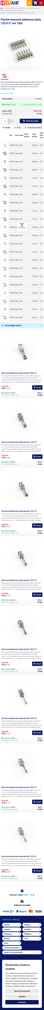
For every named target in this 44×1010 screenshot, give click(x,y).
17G (21, 260)
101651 (12, 161)
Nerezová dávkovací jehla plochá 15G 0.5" (19, 718)
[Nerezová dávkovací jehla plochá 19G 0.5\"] (5, 292)
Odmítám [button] (22, 996)
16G (21, 244)
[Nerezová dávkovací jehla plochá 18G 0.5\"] (5, 276)
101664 (12, 203)
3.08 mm (35, 161)
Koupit (38, 387)
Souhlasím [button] (22, 1002)
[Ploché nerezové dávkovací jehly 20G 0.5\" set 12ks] (5, 317)
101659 (12, 293)
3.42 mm (35, 145)
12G (21, 178)
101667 (12, 252)
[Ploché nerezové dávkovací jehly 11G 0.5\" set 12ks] (5, 169)
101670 (12, 301)
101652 (12, 178)
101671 (12, 317)
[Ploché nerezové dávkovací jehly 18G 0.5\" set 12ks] (5, 284)
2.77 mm (35, 178)
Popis (19, 127)
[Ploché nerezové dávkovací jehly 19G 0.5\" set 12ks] (5, 301)
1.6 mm (34, 244)
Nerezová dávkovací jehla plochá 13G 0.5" (19, 580)
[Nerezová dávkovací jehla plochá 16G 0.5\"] (5, 243)
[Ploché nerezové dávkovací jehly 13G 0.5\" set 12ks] (5, 202)
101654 (12, 211)
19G (21, 293)
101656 (12, 244)
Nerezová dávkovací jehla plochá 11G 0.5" (19, 442)
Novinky (7, 938)
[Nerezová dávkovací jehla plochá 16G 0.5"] (22, 765)
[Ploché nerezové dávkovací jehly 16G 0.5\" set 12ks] (5, 251)
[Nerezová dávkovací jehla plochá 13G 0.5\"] (5, 194)
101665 (12, 219)
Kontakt (6, 925)
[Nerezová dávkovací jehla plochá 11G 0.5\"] (5, 161)
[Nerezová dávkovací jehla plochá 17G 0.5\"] (5, 260)
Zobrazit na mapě (22, 905)
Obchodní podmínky (11, 948)
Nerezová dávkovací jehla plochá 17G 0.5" (19, 856)
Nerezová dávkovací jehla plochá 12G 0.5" (19, 511)
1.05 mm (35, 293)
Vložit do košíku (32, 121)
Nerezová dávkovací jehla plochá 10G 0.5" (19, 373)
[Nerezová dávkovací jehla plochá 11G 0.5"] (22, 420)
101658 (12, 276)
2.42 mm (35, 194)
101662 (12, 170)
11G (21, 161)
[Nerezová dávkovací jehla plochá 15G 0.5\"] (5, 227)
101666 (12, 235)
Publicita (27, 925)
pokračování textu (7, 93)
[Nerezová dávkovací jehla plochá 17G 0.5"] (22, 834)
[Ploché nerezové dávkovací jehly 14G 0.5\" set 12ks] (5, 219)
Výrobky (7, 127)
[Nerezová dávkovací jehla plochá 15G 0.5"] (22, 696)
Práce (6, 943)
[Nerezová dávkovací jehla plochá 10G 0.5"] (22, 351)
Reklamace (8, 934)
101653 (12, 194)
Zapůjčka (27, 929)
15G (21, 227)
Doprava (7, 929)
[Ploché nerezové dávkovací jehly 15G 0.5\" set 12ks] (5, 235)
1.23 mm (35, 276)
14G (21, 211)
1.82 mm (35, 227)
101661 (12, 153)
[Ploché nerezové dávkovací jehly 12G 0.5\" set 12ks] (5, 186)
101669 (12, 285)
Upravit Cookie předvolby (13, 952)
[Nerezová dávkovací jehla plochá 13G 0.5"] (22, 558)
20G (21, 309)
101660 (12, 309)
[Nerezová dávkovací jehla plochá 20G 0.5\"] (5, 309)
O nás (26, 938)
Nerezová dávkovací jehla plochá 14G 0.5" (19, 649)
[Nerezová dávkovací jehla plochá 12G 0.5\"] (5, 178)
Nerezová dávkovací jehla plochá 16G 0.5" (19, 787)
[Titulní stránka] (10, 3)
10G (21, 145)
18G (21, 276)
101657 (12, 260)
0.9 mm (34, 309)
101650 (12, 145)
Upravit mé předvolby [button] (22, 991)
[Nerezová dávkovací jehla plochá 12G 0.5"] (22, 489)
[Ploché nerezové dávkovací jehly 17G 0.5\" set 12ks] (5, 268)
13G (21, 194)
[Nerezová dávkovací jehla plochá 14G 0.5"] (22, 627)
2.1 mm (34, 211)
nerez (17, 145)
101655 (12, 227)
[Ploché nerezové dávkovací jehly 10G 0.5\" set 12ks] (5, 153)
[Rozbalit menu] (41, 3)
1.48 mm (35, 260)
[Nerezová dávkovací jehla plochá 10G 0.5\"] (5, 145)
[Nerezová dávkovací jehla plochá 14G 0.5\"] (5, 210)
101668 (12, 268)
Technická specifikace (34, 127)
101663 (12, 186)
